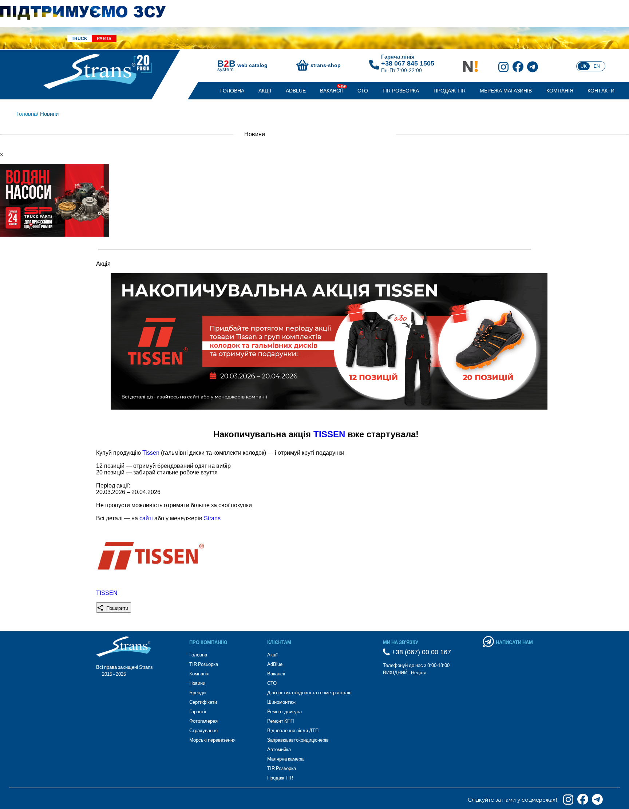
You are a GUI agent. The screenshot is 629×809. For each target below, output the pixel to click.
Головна (232, 90)
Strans (212, 518)
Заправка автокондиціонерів (298, 740)
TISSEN (330, 434)
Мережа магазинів (506, 90)
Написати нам (514, 642)
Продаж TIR (450, 90)
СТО (362, 90)
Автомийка (279, 749)
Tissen (151, 453)
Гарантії (197, 711)
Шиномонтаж (281, 702)
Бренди (197, 692)
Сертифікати (203, 702)
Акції (264, 90)
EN (597, 66)
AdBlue (296, 90)
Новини (197, 683)
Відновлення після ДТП (293, 730)
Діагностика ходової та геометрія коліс (309, 692)
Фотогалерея (203, 721)
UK (584, 66)
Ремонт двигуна (284, 711)
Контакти (601, 90)
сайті (146, 518)
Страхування (203, 730)
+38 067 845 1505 (407, 63)
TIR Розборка (400, 90)
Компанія (559, 90)
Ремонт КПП (280, 721)
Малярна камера (285, 759)
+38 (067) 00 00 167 (420, 652)
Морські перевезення (212, 740)
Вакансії (331, 90)
